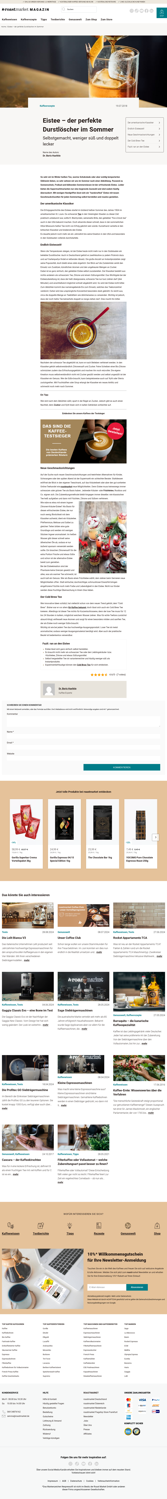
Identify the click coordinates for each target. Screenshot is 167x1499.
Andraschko (48, 1346)
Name (10, 732)
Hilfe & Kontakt (50, 1399)
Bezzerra (128, 1363)
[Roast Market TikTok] (136, 11)
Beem (126, 1337)
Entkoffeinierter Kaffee (11, 1346)
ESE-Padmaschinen (91, 1367)
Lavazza (46, 1363)
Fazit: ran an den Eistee (138, 146)
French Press (89, 1354)
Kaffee (4, 1328)
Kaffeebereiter (89, 1363)
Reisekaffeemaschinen (93, 1376)
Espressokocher (90, 1350)
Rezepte (99, 1233)
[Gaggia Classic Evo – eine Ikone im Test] (28, 986)
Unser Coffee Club (69, 937)
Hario (126, 1367)
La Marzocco (129, 1333)
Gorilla (45, 1328)
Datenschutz (126, 1296)
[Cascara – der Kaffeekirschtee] (28, 1137)
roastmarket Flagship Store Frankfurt (100, 1412)
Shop (162, 16)
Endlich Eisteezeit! (136, 128)
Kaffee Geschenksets (10, 1376)
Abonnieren (137, 1287)
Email (10, 742)
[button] (64, 9)
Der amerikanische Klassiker (141, 122)
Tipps (44, 19)
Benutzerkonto (49, 1408)
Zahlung (46, 1425)
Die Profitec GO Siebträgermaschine (25, 1090)
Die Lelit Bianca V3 (14, 937)
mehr (27, 960)
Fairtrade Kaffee (8, 1341)
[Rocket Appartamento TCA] (139, 915)
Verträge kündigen (51, 1438)
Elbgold (46, 1337)
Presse (87, 1429)
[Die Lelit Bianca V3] (28, 915)
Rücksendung (49, 1429)
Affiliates (88, 1434)
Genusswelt (75, 19)
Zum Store (106, 19)
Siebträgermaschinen (92, 1337)
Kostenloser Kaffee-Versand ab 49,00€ (76, 2)
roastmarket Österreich (94, 1403)
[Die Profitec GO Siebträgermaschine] (28, 1068)
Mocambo (47, 1350)
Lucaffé (46, 1341)
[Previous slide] (11, 837)
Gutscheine (48, 1416)
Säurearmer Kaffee (9, 1350)
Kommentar (12, 714)
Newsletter (88, 1416)
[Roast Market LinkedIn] (151, 11)
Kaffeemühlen (89, 1359)
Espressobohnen (9, 1359)
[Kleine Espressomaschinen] (83, 1064)
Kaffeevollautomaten (92, 1341)
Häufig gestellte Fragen (53, 1403)
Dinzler (45, 1333)
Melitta (127, 1350)
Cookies (89, 1481)
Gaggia (127, 1372)
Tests (5, 932)
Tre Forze (46, 1359)
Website (10, 753)
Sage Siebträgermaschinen (75, 1010)
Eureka (127, 1359)
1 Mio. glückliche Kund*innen (132, 2)
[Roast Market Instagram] (131, 11)
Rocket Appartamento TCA (130, 937)
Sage (126, 1328)
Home (3, 27)
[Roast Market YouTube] (141, 11)
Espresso (5, 1354)
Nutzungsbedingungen (96, 1303)
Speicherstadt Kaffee (51, 1372)
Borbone (46, 1354)
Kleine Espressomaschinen (75, 1083)
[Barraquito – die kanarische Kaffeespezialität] (139, 992)
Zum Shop (91, 19)
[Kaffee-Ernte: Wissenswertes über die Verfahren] (139, 1068)
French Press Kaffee (10, 1372)
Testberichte (58, 19)
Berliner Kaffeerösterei (52, 1367)
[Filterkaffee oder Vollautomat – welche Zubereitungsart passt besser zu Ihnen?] (83, 1137)
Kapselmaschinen (91, 1372)
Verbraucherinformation (109, 1481)
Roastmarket (91, 1393)
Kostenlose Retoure (107, 2)
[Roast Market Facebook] (146, 11)
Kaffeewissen (9, 19)
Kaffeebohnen (7, 1333)
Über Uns (88, 1425)
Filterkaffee (6, 1363)
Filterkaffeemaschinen (93, 1346)
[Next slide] (155, 837)
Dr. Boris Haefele (52, 155)
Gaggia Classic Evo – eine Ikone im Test (27, 1010)
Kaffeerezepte (29, 19)
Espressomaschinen (92, 1333)
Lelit (126, 1376)
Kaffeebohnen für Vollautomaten (15, 1367)
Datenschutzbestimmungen (150, 1299)
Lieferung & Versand (52, 1421)
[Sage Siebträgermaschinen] (83, 986)
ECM (126, 1346)
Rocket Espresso (131, 1341)
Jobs (86, 1421)
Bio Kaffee (6, 1337)
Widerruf (47, 1434)
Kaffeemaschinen (91, 1328)
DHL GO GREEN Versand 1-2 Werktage (40, 2)
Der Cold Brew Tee (136, 140)
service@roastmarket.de (18, 1416)
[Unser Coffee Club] (83, 915)
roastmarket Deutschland (95, 1399)
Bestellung (47, 1412)
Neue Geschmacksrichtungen (141, 134)
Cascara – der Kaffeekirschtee (21, 1160)
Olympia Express (131, 1354)
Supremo (46, 1376)
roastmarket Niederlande (95, 1408)
